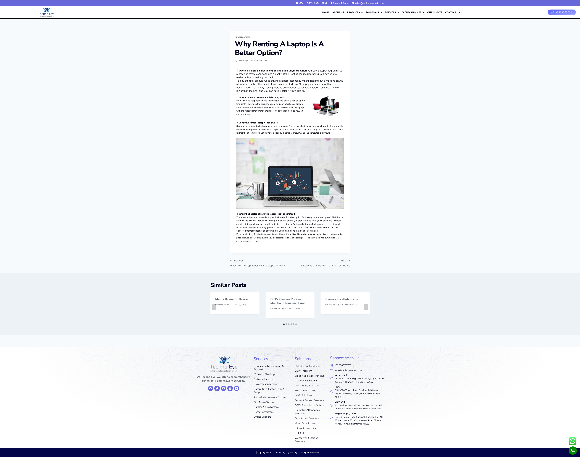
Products (353, 12)
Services (390, 12)
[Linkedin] (236, 388)
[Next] (366, 307)
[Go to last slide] (214, 307)
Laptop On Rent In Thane (273, 234)
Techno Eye (243, 61)
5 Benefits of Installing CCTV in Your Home (325, 263)
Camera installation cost (342, 299)
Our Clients (434, 12)
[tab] (284, 324)
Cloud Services (411, 12)
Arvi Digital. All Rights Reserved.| (305, 452)
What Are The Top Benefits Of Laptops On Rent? (257, 263)
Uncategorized (242, 37)
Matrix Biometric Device (231, 299)
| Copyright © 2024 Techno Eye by (273, 452)
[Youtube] (223, 388)
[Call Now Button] (573, 450)
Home (325, 12)
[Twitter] (217, 388)
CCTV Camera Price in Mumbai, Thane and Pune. (288, 301)
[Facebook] (210, 388)
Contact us (452, 12)
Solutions (372, 12)
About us (338, 12)
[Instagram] (230, 388)
